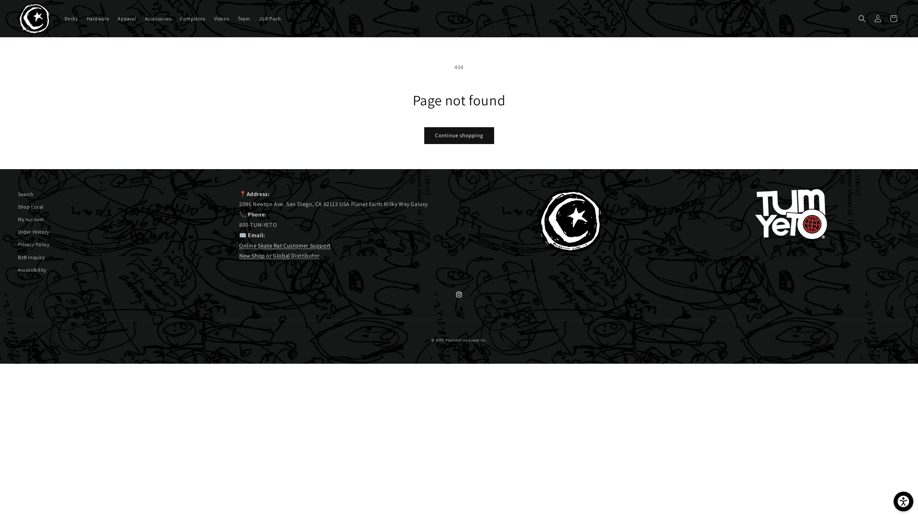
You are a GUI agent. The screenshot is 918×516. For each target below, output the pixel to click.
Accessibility (32, 270)
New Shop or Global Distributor (279, 255)
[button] (862, 19)
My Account (31, 219)
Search (26, 194)
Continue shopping (459, 135)
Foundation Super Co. (466, 340)
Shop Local (31, 207)
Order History (33, 232)
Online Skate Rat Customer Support (285, 245)
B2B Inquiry (31, 257)
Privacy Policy (33, 244)
